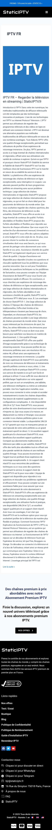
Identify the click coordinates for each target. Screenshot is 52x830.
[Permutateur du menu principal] (46, 12)
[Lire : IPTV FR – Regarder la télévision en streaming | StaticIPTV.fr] (26, 69)
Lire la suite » (9, 566)
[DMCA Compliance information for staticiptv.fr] (26, 684)
